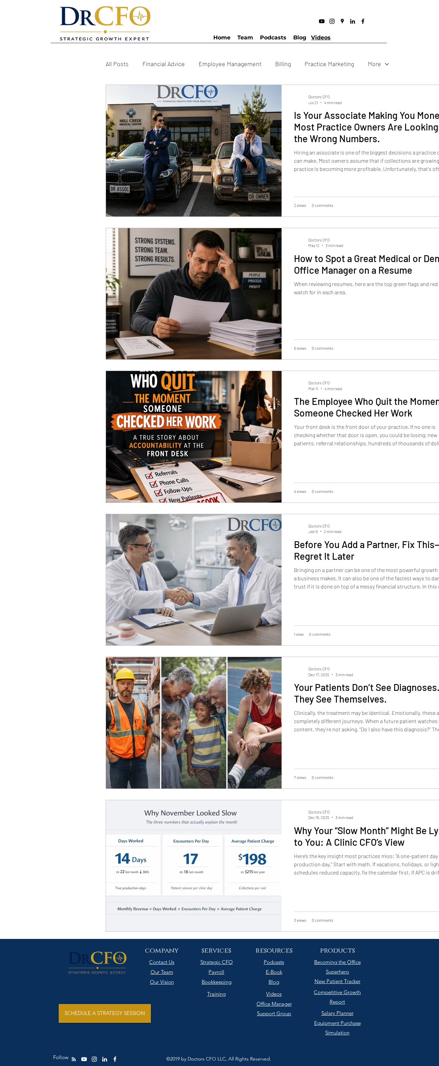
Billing (283, 63)
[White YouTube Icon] (84, 1059)
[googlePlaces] (342, 21)
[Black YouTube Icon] (321, 21)
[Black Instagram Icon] (332, 21)
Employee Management (230, 63)
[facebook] (362, 21)
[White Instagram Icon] (94, 1059)
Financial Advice (163, 63)
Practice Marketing (329, 63)
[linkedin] (352, 21)
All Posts (117, 63)
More (374, 63)
